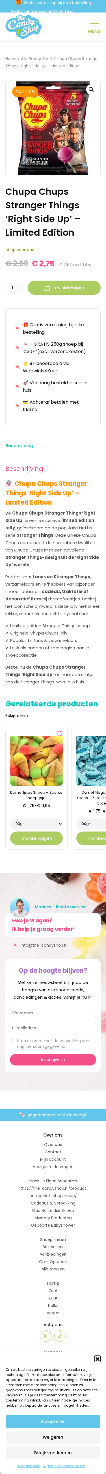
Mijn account (53, 1159)
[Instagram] (46, 1336)
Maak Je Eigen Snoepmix (53, 1181)
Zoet (53, 1290)
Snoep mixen (53, 1239)
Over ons (53, 1144)
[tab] (19, 447)
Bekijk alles (15, 715)
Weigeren (53, 1437)
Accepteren (53, 1422)
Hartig (53, 1283)
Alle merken (53, 1269)
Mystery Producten (53, 1218)
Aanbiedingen (53, 1254)
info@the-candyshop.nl (40, 944)
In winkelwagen (68, 287)
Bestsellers (53, 1247)
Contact (53, 1152)
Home (11, 58)
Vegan (53, 1313)
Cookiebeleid (29, 1465)
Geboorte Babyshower (53, 1225)
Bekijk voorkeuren (53, 1453)
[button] (97, 1358)
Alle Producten (35, 58)
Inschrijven (51, 1059)
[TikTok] (60, 1336)
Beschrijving (19, 445)
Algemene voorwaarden (64, 1465)
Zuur (53, 1298)
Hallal (53, 1305)
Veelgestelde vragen (53, 1167)
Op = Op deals (53, 1261)
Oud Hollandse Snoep (53, 1210)
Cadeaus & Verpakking (53, 1203)
